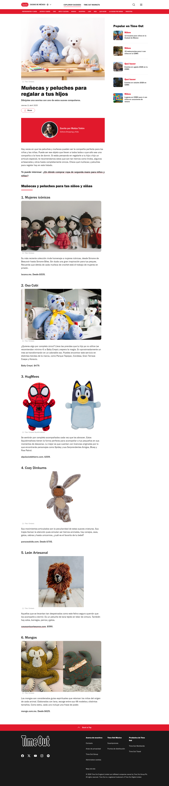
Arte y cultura (64, 11)
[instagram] (41, 755)
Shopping (82, 11)
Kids (95, 11)
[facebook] (22, 755)
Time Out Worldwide (137, 746)
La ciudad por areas (116, 11)
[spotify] (48, 755)
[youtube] (35, 755)
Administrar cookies (93, 760)
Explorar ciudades (72, 5)
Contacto (89, 743)
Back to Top (86, 728)
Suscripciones (112, 743)
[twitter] (29, 755)
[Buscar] (133, 4)
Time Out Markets (92, 5)
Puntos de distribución (116, 749)
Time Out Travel (135, 752)
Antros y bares (45, 11)
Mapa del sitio (90, 769)
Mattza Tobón (77, 129)
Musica (73, 11)
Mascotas (129, 11)
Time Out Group (92, 754)
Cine (54, 11)
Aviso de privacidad (93, 749)
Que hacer (102, 11)
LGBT (89, 11)
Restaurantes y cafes (29, 11)
